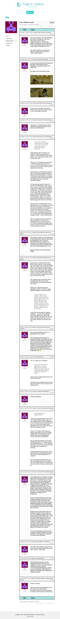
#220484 (52, 138)
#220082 (52, 356)
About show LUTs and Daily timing (44, 103)
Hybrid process (40, 356)
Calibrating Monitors (39, 558)
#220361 (52, 259)
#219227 (52, 558)
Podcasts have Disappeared (43, 391)
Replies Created (9, 40)
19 (51, 26)
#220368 (52, 233)
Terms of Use (30, 616)
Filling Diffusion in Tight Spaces (43, 541)
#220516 (52, 34)
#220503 (52, 104)
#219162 (52, 579)
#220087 (52, 328)
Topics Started (9, 38)
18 (49, 26)
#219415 (52, 543)
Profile (7, 36)
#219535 (52, 473)
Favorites (8, 45)
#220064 (52, 393)
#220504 (52, 59)
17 (46, 26)
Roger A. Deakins (33, 4)
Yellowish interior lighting (42, 59)
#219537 (52, 409)
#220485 (52, 121)
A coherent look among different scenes (45, 408)
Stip (7, 17)
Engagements (9, 43)
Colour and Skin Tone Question (44, 32)
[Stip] (11, 34)
